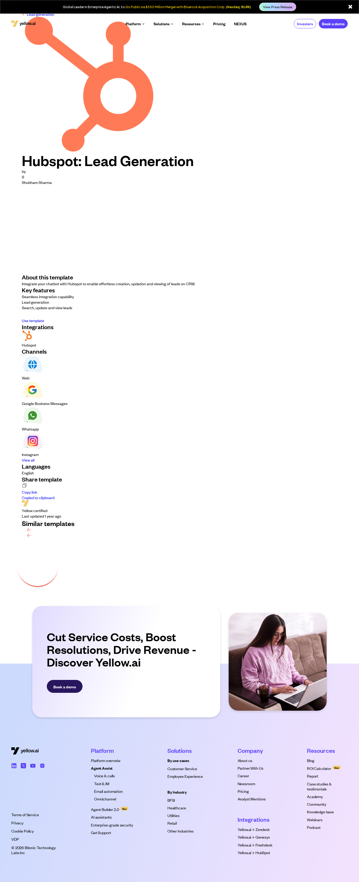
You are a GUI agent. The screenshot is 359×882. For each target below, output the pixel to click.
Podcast (314, 827)
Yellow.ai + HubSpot (254, 852)
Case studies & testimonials (319, 786)
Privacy (17, 822)
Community (316, 803)
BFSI (171, 800)
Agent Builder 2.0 (105, 809)
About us (245, 760)
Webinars (314, 819)
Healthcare (176, 807)
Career (243, 775)
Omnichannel (105, 798)
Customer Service (182, 768)
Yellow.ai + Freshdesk (255, 844)
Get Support (101, 832)
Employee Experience (185, 776)
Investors (305, 23)
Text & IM (101, 783)
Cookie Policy (22, 830)
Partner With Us (250, 767)
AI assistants (101, 816)
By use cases (178, 760)
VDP (15, 838)
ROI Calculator (319, 768)
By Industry (177, 791)
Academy (315, 796)
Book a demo (333, 23)
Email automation (108, 791)
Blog (310, 760)
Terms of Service (25, 814)
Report (312, 775)
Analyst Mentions (252, 798)
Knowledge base (320, 811)
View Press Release (277, 6)
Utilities (173, 815)
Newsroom (246, 783)
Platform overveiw (105, 760)
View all (28, 460)
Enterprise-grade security (112, 824)
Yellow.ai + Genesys (254, 836)
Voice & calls (104, 775)
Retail (172, 822)
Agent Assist (101, 767)
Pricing (243, 791)
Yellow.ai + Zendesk (254, 829)
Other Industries (180, 830)
